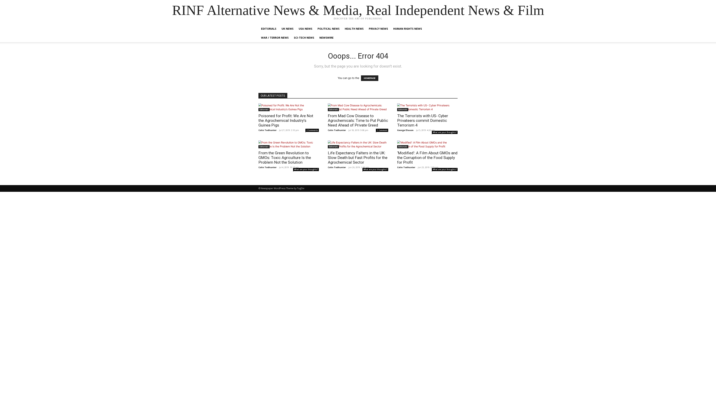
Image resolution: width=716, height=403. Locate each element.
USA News (305, 28)
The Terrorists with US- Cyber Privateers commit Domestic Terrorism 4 (422, 120)
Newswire (326, 37)
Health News (354, 28)
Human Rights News (407, 28)
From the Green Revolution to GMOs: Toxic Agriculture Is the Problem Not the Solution (284, 158)
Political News (329, 28)
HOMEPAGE (370, 78)
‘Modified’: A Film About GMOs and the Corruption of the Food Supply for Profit (427, 158)
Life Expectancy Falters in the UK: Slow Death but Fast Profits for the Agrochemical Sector (357, 158)
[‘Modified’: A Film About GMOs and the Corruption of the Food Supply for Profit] (427, 144)
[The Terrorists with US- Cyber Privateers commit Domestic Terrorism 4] (427, 107)
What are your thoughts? (445, 132)
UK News (287, 28)
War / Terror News (275, 37)
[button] (453, 29)
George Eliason (405, 130)
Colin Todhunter (267, 130)
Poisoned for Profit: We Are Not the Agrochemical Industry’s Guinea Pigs (285, 120)
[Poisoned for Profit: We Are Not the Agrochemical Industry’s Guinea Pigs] (288, 107)
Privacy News (378, 28)
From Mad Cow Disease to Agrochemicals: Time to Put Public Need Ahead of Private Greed (358, 120)
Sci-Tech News (304, 37)
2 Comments (312, 130)
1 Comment (382, 130)
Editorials (268, 28)
